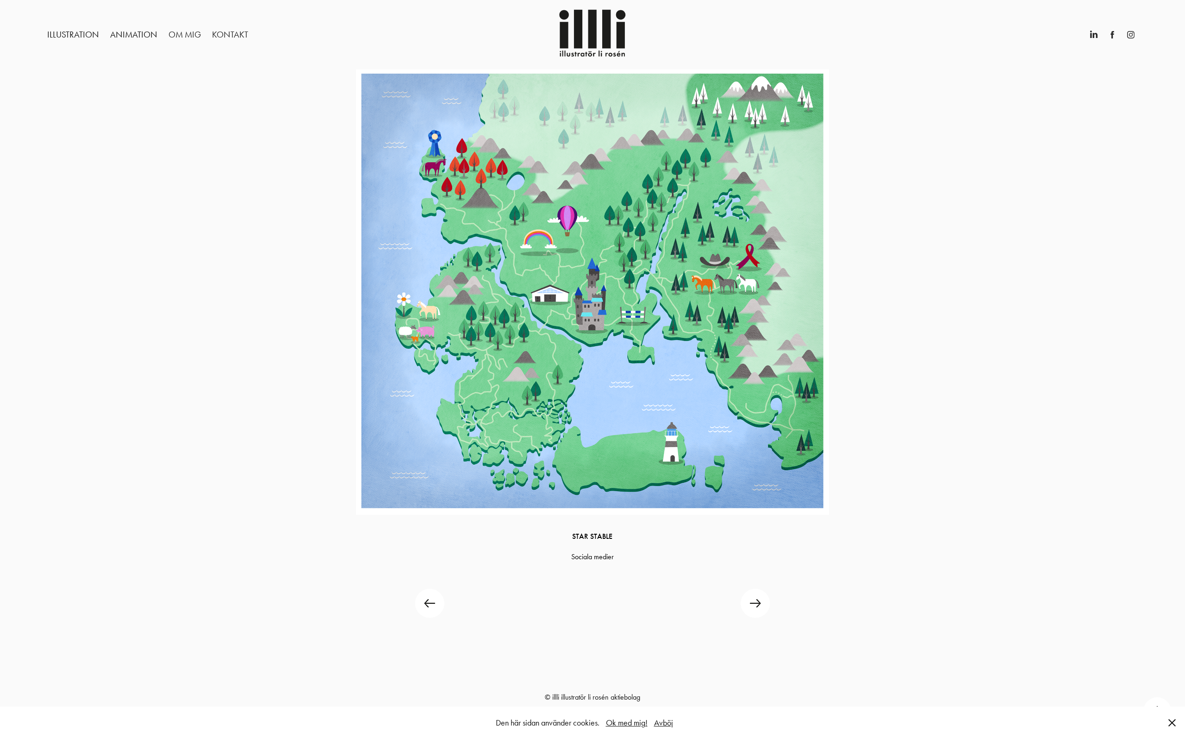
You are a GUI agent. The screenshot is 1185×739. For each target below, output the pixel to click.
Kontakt (230, 34)
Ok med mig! (627, 723)
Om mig (184, 34)
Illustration (73, 34)
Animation (133, 34)
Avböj (663, 723)
